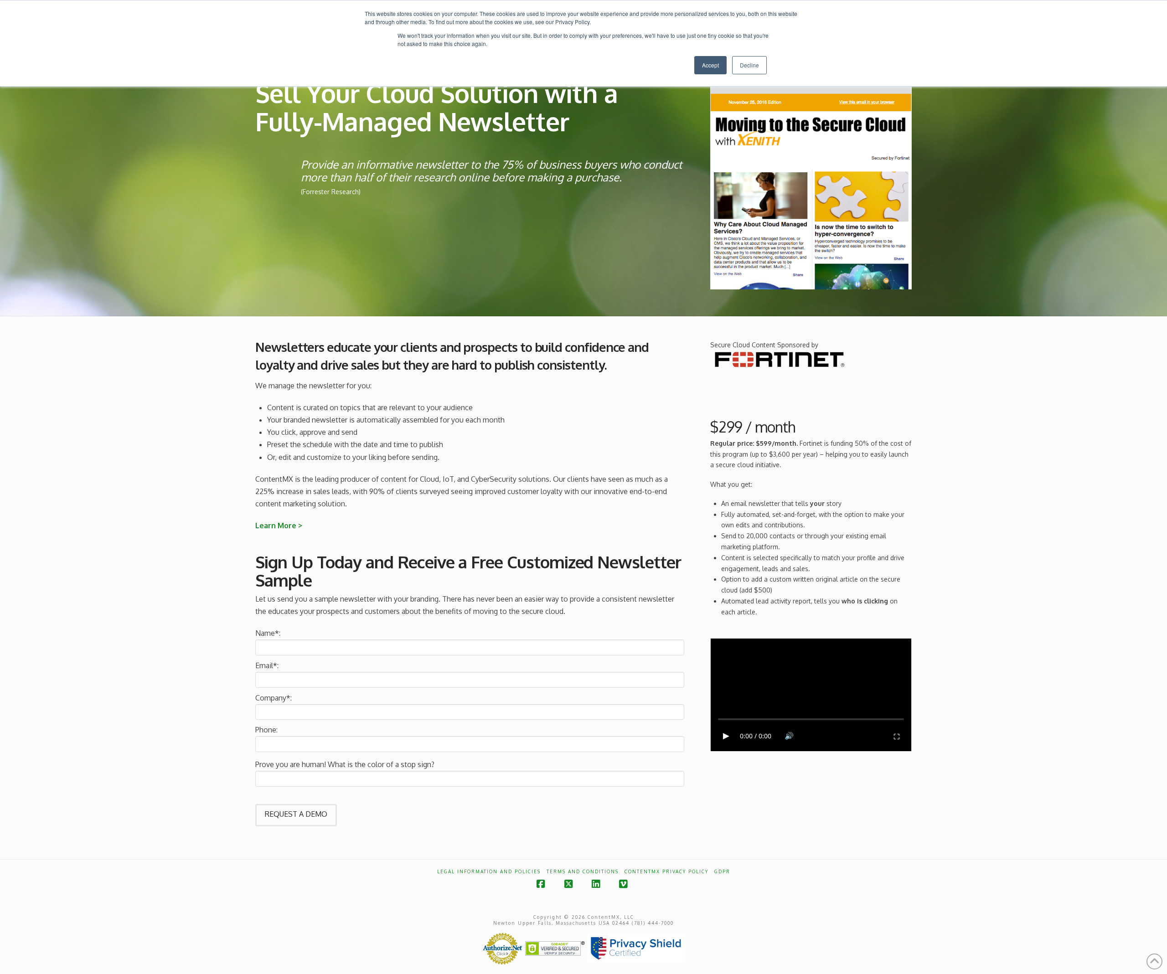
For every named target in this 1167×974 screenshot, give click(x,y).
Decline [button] (749, 65)
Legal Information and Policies (489, 871)
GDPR (722, 871)
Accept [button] (710, 65)
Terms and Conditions (583, 871)
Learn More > (279, 525)
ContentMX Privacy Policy (666, 871)
